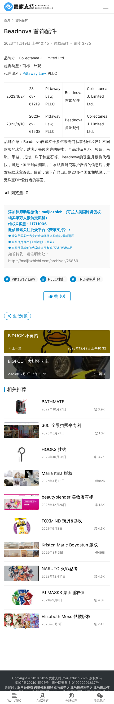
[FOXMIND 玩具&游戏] (21, 526)
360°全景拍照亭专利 (61, 425)
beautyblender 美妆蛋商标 (67, 497)
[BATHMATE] (21, 406)
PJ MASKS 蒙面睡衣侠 (63, 592)
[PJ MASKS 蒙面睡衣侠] (21, 597)
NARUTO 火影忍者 (60, 568)
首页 (7, 20)
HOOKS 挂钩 (54, 449)
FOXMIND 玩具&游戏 (62, 521)
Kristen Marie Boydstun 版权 (70, 544)
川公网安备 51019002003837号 (75, 683)
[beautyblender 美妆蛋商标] (21, 502)
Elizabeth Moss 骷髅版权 (66, 616)
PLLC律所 (56, 279)
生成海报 (20, 316)
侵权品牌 (61, 43)
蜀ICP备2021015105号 (32, 683)
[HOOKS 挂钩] (21, 454)
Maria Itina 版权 (57, 473)
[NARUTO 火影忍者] (21, 573)
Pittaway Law (34, 73)
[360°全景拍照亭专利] (21, 430)
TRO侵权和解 (89, 279)
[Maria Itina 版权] (21, 478)
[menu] (105, 7)
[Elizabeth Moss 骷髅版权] (21, 621)
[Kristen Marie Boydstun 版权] (21, 550)
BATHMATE (53, 401)
